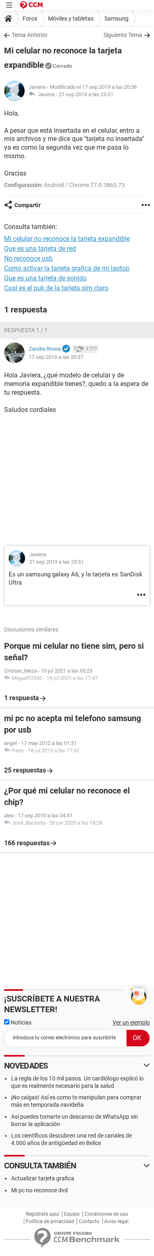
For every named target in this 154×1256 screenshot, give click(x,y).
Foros (30, 18)
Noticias (20, 1022)
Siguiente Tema (122, 35)
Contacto (89, 1221)
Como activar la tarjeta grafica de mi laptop (66, 268)
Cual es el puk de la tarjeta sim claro (56, 288)
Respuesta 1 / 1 (26, 330)
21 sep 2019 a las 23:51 (86, 94)
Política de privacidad (50, 1221)
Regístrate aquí (42, 1214)
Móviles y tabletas (71, 18)
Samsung (116, 18)
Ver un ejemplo (131, 1022)
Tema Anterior (30, 35)
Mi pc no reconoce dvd (39, 1190)
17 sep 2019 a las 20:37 (56, 357)
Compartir (27, 205)
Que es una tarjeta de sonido (45, 278)
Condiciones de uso (106, 1214)
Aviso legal (116, 1221)
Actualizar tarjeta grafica (42, 1178)
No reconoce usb (28, 258)
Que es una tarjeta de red (40, 248)
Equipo (72, 1214)
